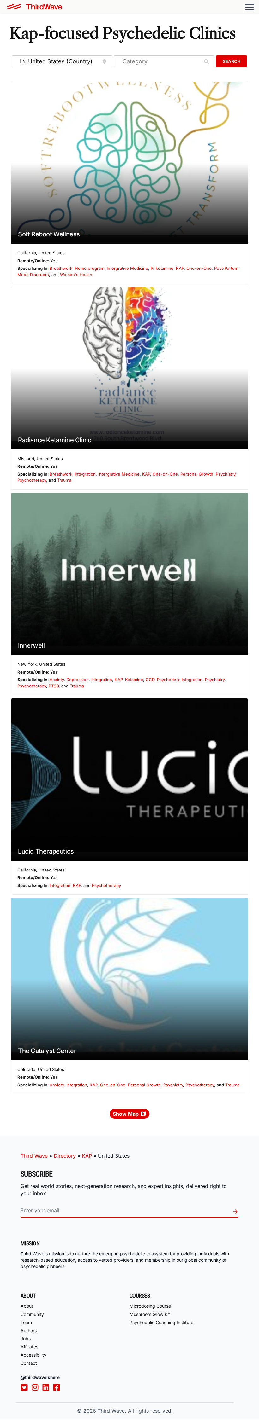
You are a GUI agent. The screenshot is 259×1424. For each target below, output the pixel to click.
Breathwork (61, 268)
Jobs (26, 1338)
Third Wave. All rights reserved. (135, 1411)
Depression (77, 679)
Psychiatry (225, 474)
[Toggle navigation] (249, 7)
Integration (85, 474)
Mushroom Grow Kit (150, 1314)
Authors (29, 1330)
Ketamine (134, 679)
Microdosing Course (150, 1306)
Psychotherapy (31, 480)
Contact (29, 1363)
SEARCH (231, 61)
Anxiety (57, 679)
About (27, 1306)
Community (32, 1314)
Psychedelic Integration (179, 679)
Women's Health (76, 274)
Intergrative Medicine (127, 268)
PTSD (54, 685)
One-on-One (199, 268)
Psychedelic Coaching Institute (161, 1322)
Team (26, 1322)
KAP (180, 268)
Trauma (64, 480)
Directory (65, 1156)
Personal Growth (196, 474)
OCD (150, 679)
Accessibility (33, 1354)
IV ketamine (162, 268)
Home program (89, 268)
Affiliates (29, 1346)
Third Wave (34, 1156)
